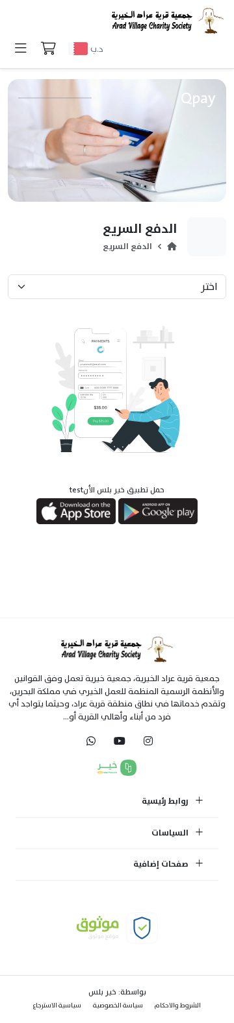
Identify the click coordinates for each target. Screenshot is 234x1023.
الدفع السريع (127, 246)
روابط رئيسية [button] (166, 802)
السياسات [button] (170, 833)
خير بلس (102, 991)
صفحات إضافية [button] (161, 865)
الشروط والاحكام (178, 1005)
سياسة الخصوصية (118, 1005)
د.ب (96, 49)
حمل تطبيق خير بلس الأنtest (117, 489)
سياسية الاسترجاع (57, 1005)
